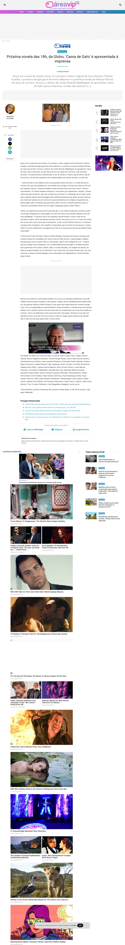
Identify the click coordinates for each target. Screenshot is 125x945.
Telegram (58, 429)
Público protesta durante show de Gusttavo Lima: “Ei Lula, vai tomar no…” (116, 112)
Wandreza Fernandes (63, 71)
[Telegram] (10, 152)
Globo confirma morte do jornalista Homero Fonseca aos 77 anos (115, 130)
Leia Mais (74, 925)
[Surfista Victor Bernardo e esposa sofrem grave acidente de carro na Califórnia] (91, 470)
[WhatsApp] (10, 148)
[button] (109, 5)
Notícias (8, 41)
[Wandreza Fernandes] (10, 109)
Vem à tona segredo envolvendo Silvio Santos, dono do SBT (116, 139)
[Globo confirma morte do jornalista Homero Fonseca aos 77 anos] (105, 132)
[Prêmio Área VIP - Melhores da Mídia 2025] (109, 163)
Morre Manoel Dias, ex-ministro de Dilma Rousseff (109, 461)
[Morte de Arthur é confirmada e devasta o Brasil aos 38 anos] (105, 150)
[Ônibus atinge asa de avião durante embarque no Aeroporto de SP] (91, 502)
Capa (3, 41)
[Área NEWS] (62, 47)
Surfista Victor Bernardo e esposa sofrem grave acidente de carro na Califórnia (108, 474)
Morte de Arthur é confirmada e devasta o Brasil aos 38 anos (115, 148)
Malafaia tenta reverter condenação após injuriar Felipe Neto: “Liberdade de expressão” (108, 490)
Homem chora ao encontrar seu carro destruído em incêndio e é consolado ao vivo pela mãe (57, 418)
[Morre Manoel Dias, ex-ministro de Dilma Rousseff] (91, 458)
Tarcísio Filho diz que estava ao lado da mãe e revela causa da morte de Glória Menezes (57, 404)
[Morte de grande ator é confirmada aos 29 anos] (105, 124)
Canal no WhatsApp (35, 429)
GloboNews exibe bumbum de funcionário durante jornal (46, 414)
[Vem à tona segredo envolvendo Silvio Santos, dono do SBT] (105, 142)
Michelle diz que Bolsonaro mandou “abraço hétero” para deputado (109, 519)
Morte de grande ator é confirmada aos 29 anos (115, 121)
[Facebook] (10, 139)
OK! (80, 925)
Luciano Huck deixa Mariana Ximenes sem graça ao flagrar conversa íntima (52, 411)
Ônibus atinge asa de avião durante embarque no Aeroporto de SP (108, 505)
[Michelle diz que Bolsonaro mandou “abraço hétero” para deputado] (91, 515)
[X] (10, 143)
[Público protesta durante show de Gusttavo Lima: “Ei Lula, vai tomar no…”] (105, 115)
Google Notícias (82, 429)
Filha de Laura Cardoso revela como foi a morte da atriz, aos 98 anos (50, 407)
